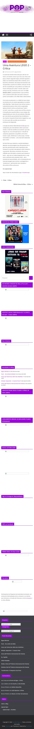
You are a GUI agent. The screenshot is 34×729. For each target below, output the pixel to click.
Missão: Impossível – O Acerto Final (10, 381)
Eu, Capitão (4, 657)
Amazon (29, 598)
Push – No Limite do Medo (8, 374)
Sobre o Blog (4, 704)
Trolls (22, 126)
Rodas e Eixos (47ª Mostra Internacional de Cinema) (15, 664)
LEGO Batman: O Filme (18, 690)
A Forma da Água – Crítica (16, 680)
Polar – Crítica (7, 180)
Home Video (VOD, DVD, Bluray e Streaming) (17, 61)
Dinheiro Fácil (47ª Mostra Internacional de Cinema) (15, 667)
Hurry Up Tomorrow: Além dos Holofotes (12, 376)
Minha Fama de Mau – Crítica (22, 184)
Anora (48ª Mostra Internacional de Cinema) (12, 383)
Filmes (4, 61)
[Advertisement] (17, 23)
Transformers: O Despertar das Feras (11, 670)
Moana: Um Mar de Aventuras (20, 694)
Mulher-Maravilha (16, 687)
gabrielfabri (18, 72)
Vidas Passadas (5, 660)
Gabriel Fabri (4, 707)
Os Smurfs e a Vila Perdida (18, 684)
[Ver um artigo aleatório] (31, 35)
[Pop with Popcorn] (17, 6)
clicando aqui (26, 172)
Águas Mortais (5, 371)
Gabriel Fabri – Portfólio (9, 709)
